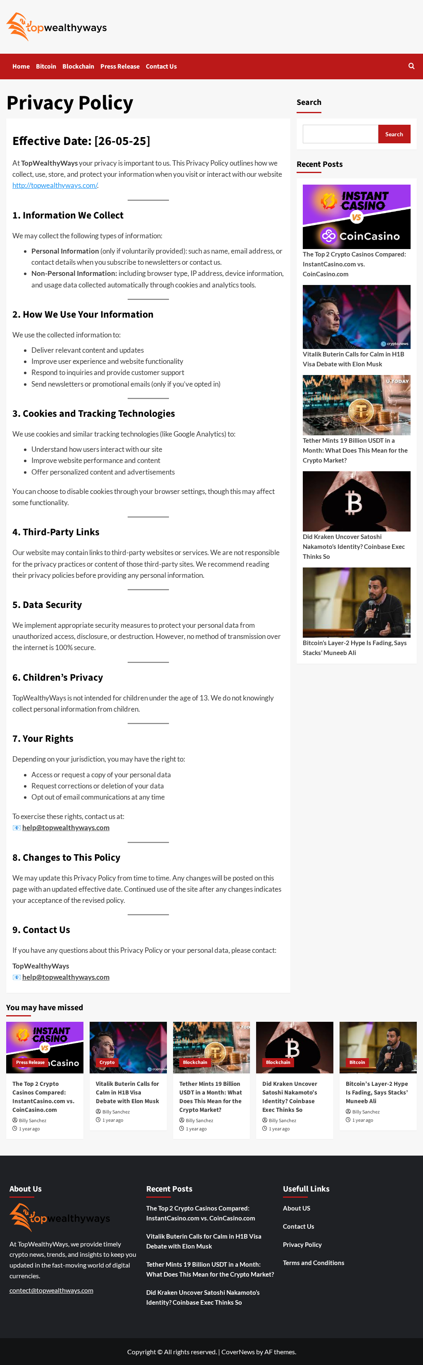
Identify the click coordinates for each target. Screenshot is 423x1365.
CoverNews (238, 1352)
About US (296, 1208)
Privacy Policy (302, 1244)
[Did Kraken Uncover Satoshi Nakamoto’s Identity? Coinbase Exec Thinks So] (294, 1047)
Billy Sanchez (32, 1120)
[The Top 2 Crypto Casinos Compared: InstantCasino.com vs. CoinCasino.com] (44, 1047)
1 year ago (29, 1128)
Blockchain (78, 66)
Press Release (120, 66)
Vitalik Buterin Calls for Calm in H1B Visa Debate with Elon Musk (353, 359)
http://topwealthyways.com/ (54, 185)
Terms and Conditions (314, 1262)
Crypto (107, 1062)
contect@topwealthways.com (51, 1290)
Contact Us (161, 66)
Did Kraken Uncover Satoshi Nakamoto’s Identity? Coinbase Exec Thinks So (354, 546)
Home (21, 66)
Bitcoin (46, 66)
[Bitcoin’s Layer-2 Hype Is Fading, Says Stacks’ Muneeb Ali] (378, 1047)
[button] (411, 66)
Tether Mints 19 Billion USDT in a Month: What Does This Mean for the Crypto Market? (355, 450)
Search (309, 102)
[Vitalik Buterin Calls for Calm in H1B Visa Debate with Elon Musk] (128, 1047)
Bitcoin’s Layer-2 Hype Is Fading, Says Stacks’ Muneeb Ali (355, 647)
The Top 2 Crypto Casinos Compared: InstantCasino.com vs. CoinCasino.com (354, 264)
